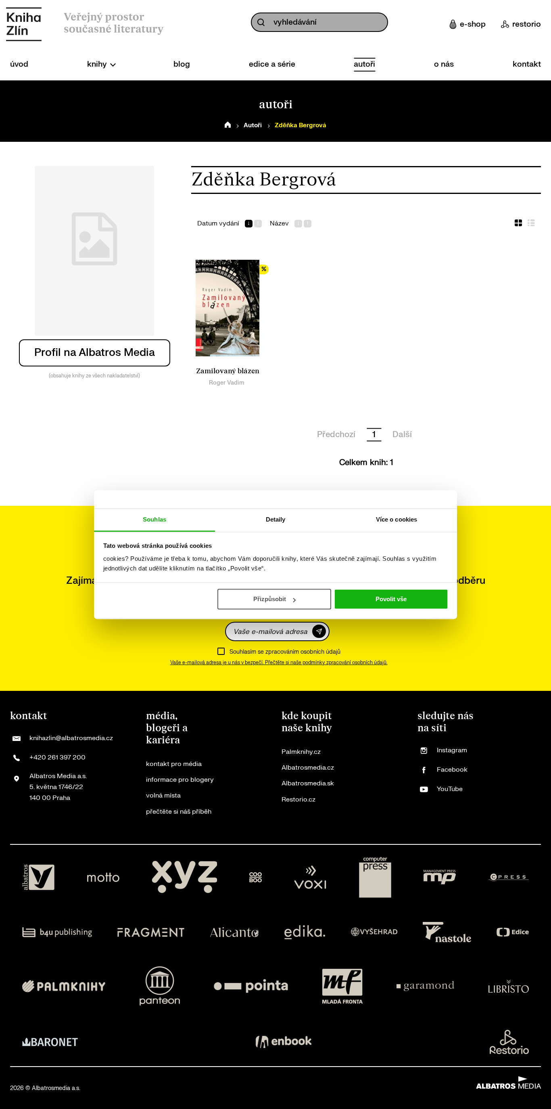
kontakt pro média (174, 764)
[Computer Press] (375, 877)
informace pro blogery (180, 780)
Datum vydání (218, 224)
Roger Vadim (226, 382)
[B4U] (57, 932)
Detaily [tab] (276, 519)
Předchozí (336, 434)
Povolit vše (391, 599)
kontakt (527, 64)
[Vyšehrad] (374, 932)
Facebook (452, 770)
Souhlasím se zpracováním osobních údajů (285, 651)
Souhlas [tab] (154, 519)
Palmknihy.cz (301, 752)
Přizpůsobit (269, 599)
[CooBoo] (255, 877)
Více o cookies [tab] (396, 519)
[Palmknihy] (63, 986)
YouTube (450, 789)
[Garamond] (425, 986)
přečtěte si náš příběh (178, 812)
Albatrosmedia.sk (308, 783)
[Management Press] (439, 877)
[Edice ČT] (512, 932)
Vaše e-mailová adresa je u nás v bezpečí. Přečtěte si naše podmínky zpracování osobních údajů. (279, 662)
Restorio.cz (298, 799)
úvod (19, 64)
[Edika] (305, 932)
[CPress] (508, 877)
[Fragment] (151, 932)
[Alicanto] (234, 932)
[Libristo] (508, 986)
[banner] (24, 24)
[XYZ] (184, 877)
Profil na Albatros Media (94, 352)
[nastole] (447, 932)
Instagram (452, 750)
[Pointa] (251, 986)
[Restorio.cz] (509, 1042)
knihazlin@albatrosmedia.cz (71, 738)
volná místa (163, 795)
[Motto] (103, 877)
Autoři (253, 125)
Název (279, 224)
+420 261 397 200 (57, 757)
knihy (98, 64)
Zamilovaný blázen (227, 371)
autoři (364, 64)
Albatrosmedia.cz (308, 768)
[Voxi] (310, 877)
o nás (444, 64)
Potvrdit (319, 631)
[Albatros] (38, 877)
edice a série (272, 64)
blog (181, 64)
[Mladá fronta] (342, 986)
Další (402, 434)
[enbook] (284, 1042)
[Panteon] (159, 986)
